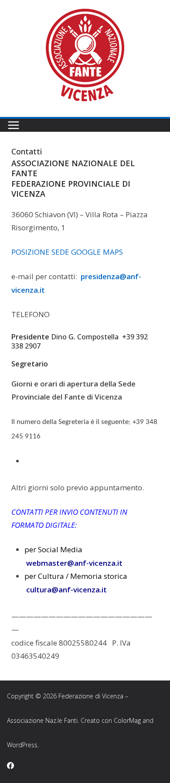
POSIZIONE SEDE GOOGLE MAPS (67, 252)
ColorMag (127, 720)
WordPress (22, 745)
